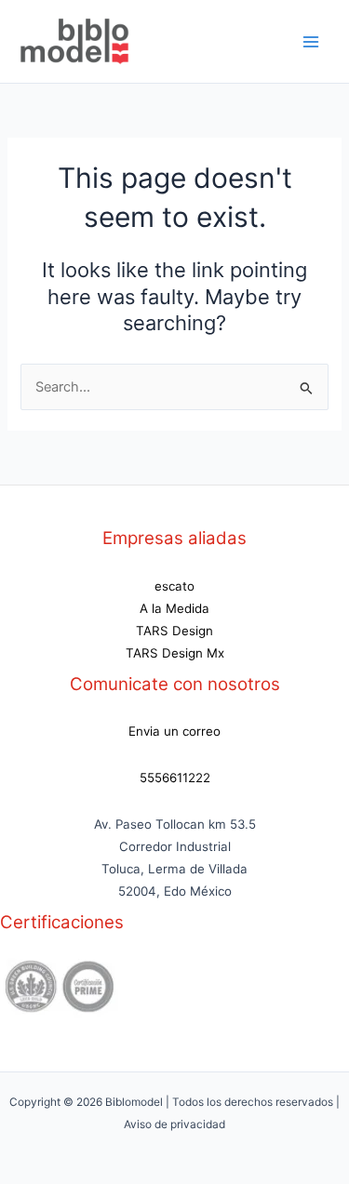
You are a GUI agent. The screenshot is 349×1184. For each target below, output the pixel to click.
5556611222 (175, 777)
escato (174, 586)
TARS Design (174, 630)
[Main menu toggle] (310, 41)
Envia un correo (174, 731)
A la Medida (174, 608)
